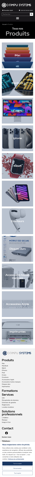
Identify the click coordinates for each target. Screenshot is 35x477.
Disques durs (6, 384)
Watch (4, 368)
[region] (17, 459)
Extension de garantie (9, 402)
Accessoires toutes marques (11, 382)
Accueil (4, 24)
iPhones (4, 370)
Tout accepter (17, 463)
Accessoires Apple (8, 380)
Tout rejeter (17, 473)
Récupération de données (10, 400)
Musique (4, 420)
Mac (3, 363)
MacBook (5, 366)
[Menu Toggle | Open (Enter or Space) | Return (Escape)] (17, 18)
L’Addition (5, 418)
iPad (3, 373)
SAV (3, 398)
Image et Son (6, 422)
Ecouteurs (5, 377)
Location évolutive (8, 407)
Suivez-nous (6, 437)
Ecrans (4, 375)
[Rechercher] (31, 14)
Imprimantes (6, 386)
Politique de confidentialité (16, 459)
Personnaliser (17, 468)
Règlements (6, 405)
